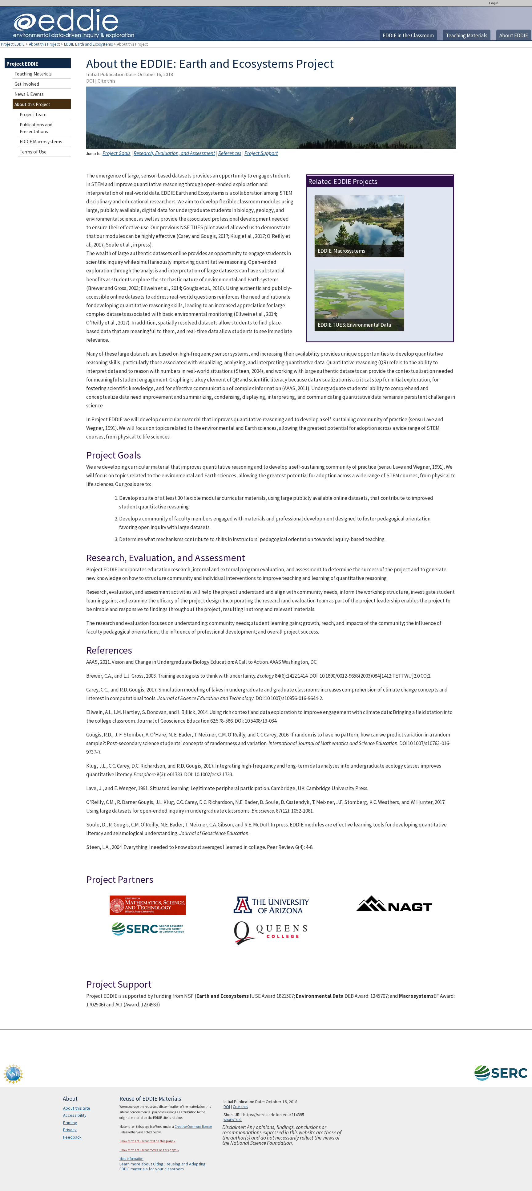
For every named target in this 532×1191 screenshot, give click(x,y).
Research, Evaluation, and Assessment (174, 153)
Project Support (261, 153)
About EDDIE (513, 35)
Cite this (106, 81)
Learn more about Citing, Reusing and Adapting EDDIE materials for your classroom (162, 1166)
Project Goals (117, 153)
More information (131, 1158)
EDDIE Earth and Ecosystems (88, 44)
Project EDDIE (13, 44)
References (229, 153)
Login (493, 3)
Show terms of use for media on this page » (149, 1150)
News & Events (29, 94)
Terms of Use (33, 152)
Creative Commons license (193, 1126)
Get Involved (26, 84)
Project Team (33, 114)
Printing (70, 1122)
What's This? (233, 1120)
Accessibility (75, 1115)
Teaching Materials (466, 35)
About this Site (76, 1108)
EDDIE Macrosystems (41, 142)
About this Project (44, 44)
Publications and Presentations (36, 128)
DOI (90, 81)
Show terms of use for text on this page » (147, 1141)
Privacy (70, 1129)
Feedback (72, 1137)
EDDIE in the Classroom (408, 35)
